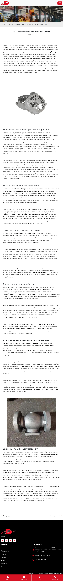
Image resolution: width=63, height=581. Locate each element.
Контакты (55, 578)
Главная (3, 24)
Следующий (55, 516)
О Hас (39, 578)
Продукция (23, 578)
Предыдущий (8, 516)
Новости (10, 24)
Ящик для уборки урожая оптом (38, 174)
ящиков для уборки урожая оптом (46, 387)
